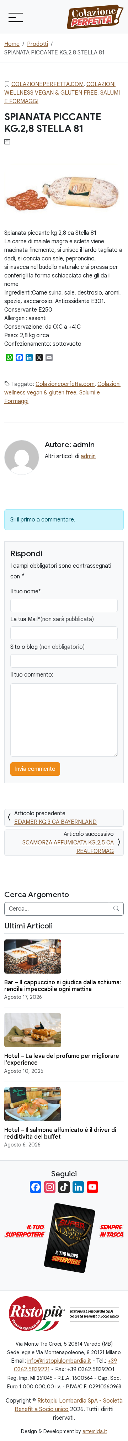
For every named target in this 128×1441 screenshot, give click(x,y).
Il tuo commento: (31, 674)
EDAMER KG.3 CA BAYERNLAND (55, 822)
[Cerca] (116, 909)
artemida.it (94, 1431)
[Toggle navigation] (15, 17)
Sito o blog (47, 647)
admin (88, 456)
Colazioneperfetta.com (47, 84)
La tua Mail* (52, 619)
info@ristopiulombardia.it (59, 1361)
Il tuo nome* (25, 591)
